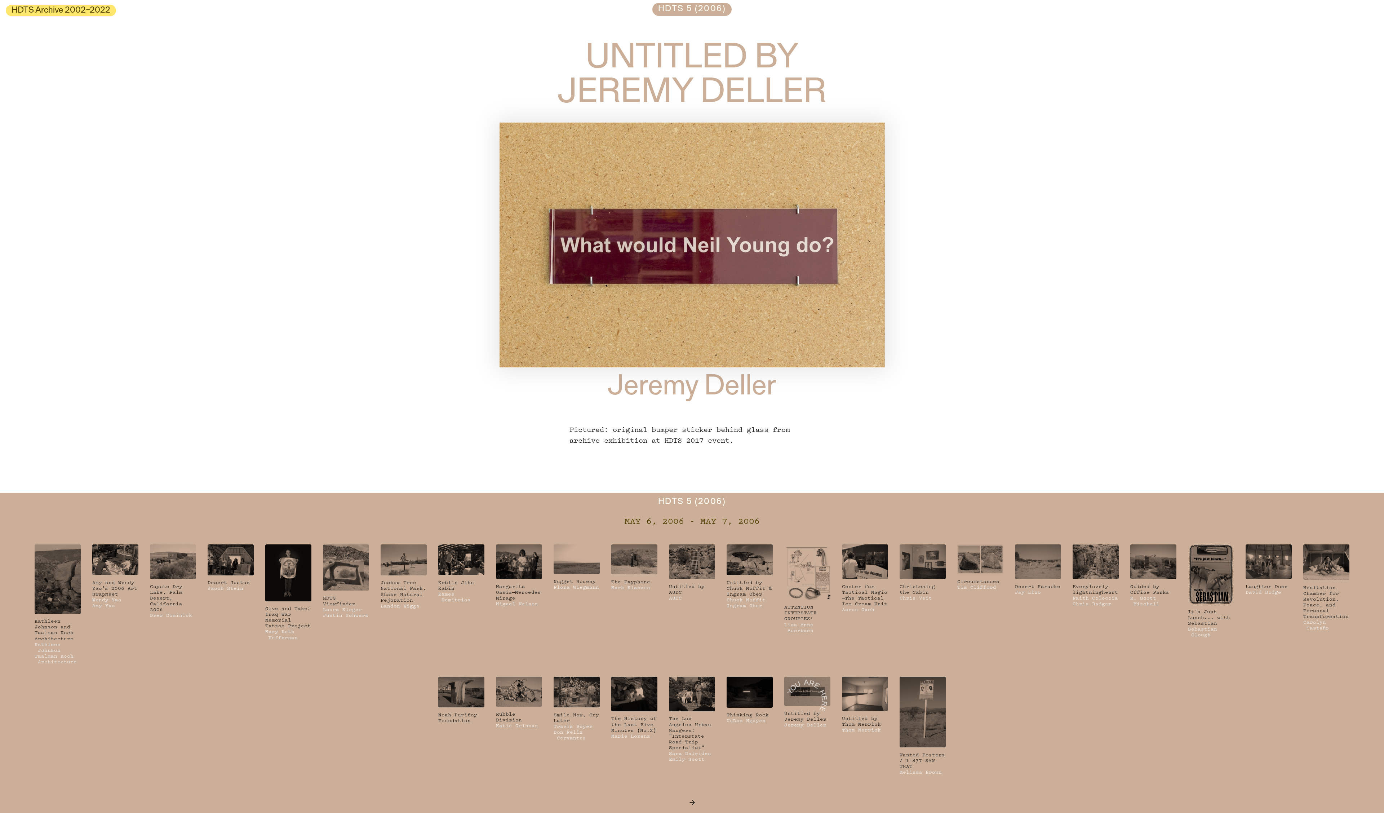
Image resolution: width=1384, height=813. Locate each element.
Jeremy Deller (692, 387)
